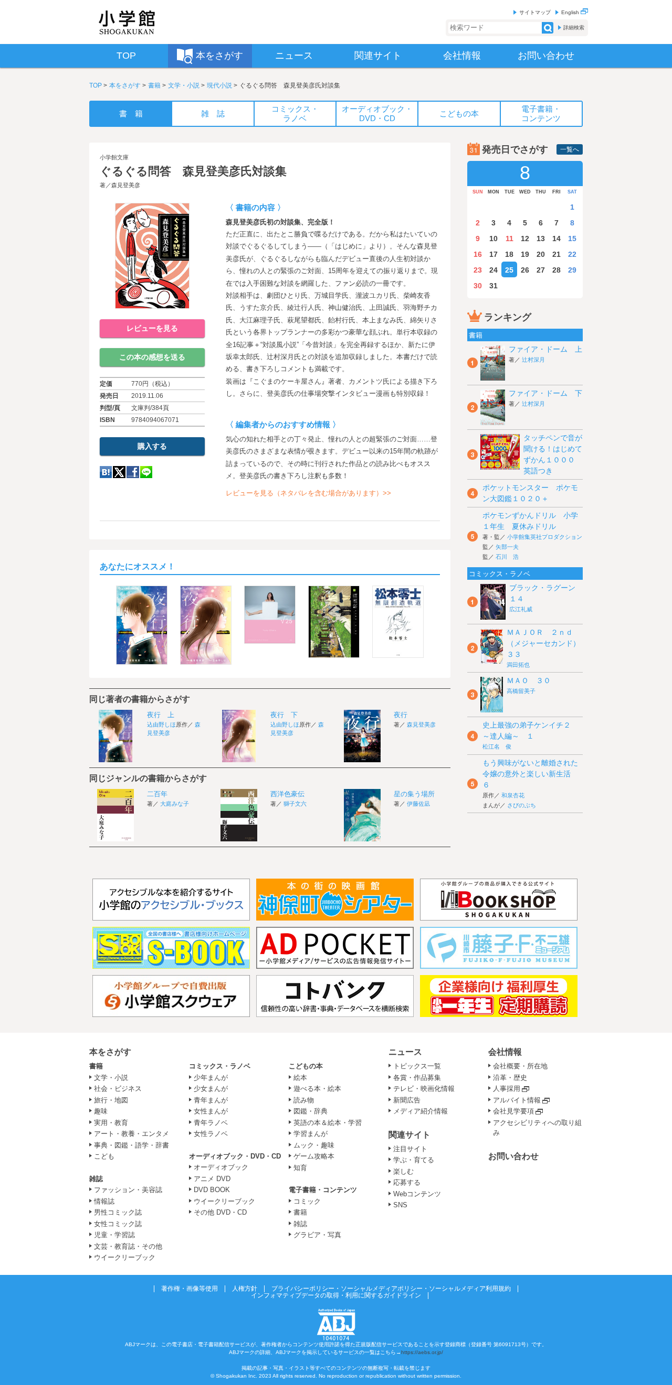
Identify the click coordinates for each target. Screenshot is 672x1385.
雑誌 (96, 1179)
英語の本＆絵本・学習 (327, 1123)
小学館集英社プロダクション (544, 537)
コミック (307, 1201)
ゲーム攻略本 (313, 1156)
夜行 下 (284, 715)
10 (493, 238)
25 (509, 270)
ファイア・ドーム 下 (545, 393)
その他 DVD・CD (220, 1212)
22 (572, 254)
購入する (152, 446)
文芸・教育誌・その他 (128, 1246)
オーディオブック (221, 1167)
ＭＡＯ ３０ (529, 680)
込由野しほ (161, 724)
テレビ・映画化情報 (424, 1088)
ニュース (405, 1051)
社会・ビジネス (118, 1088)
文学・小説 (184, 85)
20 (541, 254)
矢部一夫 (507, 547)
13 (541, 238)
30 (478, 286)
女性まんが (211, 1111)
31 (493, 286)
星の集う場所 (414, 794)
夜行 (400, 715)
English (571, 12)
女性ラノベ (211, 1134)
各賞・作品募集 (417, 1077)
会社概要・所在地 (520, 1066)
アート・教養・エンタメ (131, 1134)
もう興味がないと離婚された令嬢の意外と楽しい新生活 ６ (530, 774)
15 (572, 238)
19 (525, 254)
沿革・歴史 (510, 1077)
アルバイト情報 (517, 1100)
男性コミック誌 (118, 1212)
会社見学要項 (513, 1111)
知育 (300, 1168)
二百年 (157, 794)
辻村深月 (533, 359)
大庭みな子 (174, 803)
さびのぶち (521, 805)
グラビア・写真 (317, 1235)
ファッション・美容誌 (128, 1190)
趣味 (101, 1111)
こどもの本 (306, 1066)
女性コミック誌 (118, 1224)
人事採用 (506, 1088)
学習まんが (313, 1134)
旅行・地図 (111, 1100)
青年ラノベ (211, 1123)
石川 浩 (507, 557)
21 (556, 254)
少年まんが (211, 1077)
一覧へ (569, 149)
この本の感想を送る (152, 357)
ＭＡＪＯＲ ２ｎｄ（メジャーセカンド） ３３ (547, 643)
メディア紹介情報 (420, 1111)
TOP (95, 85)
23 (478, 270)
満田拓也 (518, 665)
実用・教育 (111, 1123)
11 (509, 238)
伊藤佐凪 (418, 803)
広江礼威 (520, 609)
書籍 (154, 85)
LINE (146, 472)
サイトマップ (535, 12)
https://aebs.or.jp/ (422, 1352)
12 (525, 238)
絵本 (300, 1077)
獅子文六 (295, 803)
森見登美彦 (125, 185)
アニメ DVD (212, 1179)
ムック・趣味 (313, 1145)
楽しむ (403, 1171)
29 (572, 270)
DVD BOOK (212, 1190)
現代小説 (219, 85)
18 (509, 254)
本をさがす (125, 85)
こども (104, 1156)
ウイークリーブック (124, 1257)
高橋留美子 (521, 691)
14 (556, 238)
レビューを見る (152, 328)
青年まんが (211, 1100)
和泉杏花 (512, 795)
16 (478, 254)
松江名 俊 (496, 746)
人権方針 (244, 1288)
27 (541, 270)
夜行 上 (160, 715)
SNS (400, 1205)
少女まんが (211, 1088)
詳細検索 (573, 27)
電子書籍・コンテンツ (323, 1190)
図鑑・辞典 (310, 1111)
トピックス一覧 (417, 1066)
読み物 (303, 1100)
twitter (119, 472)
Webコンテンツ (417, 1194)
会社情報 (505, 1051)
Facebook (133, 472)
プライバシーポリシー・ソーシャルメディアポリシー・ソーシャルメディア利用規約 (391, 1288)
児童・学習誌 (114, 1235)
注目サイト (410, 1149)
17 (493, 254)
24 (493, 270)
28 (556, 270)
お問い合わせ (513, 1156)
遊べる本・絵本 (317, 1088)
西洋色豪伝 (287, 794)
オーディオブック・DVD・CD (235, 1156)
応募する (407, 1182)
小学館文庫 (114, 157)
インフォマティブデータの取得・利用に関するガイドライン (336, 1295)
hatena (106, 472)
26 (525, 270)
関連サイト (409, 1134)
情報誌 (104, 1201)
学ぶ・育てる (413, 1160)
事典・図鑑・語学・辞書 (131, 1145)
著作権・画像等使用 (189, 1288)
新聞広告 (407, 1100)
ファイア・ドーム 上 (545, 349)
